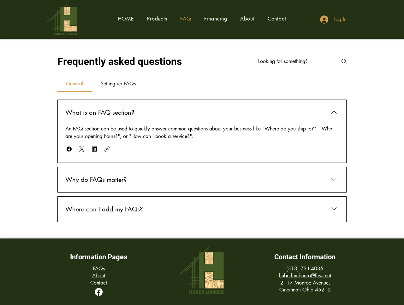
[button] (157, 18)
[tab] (74, 84)
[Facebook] (99, 292)
